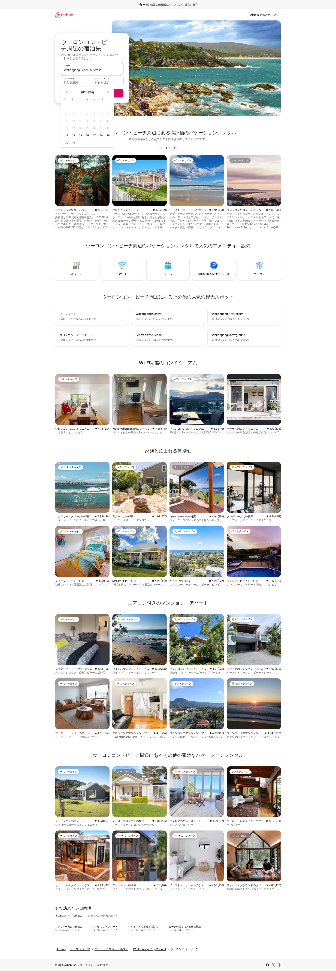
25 (80, 135)
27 (94, 135)
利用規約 (103, 965)
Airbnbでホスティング (264, 15)
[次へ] (174, 148)
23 (66, 135)
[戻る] (161, 148)
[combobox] (92, 70)
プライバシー (87, 965)
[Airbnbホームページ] (64, 14)
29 (108, 135)
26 (87, 135)
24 (73, 135)
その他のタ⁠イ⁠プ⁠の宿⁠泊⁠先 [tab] (68, 915)
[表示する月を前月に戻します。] (67, 92)
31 (73, 142)
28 (101, 135)
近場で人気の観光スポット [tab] (103, 915)
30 (66, 142)
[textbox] (76, 82)
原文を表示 (191, 4)
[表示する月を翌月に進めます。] (108, 92)
